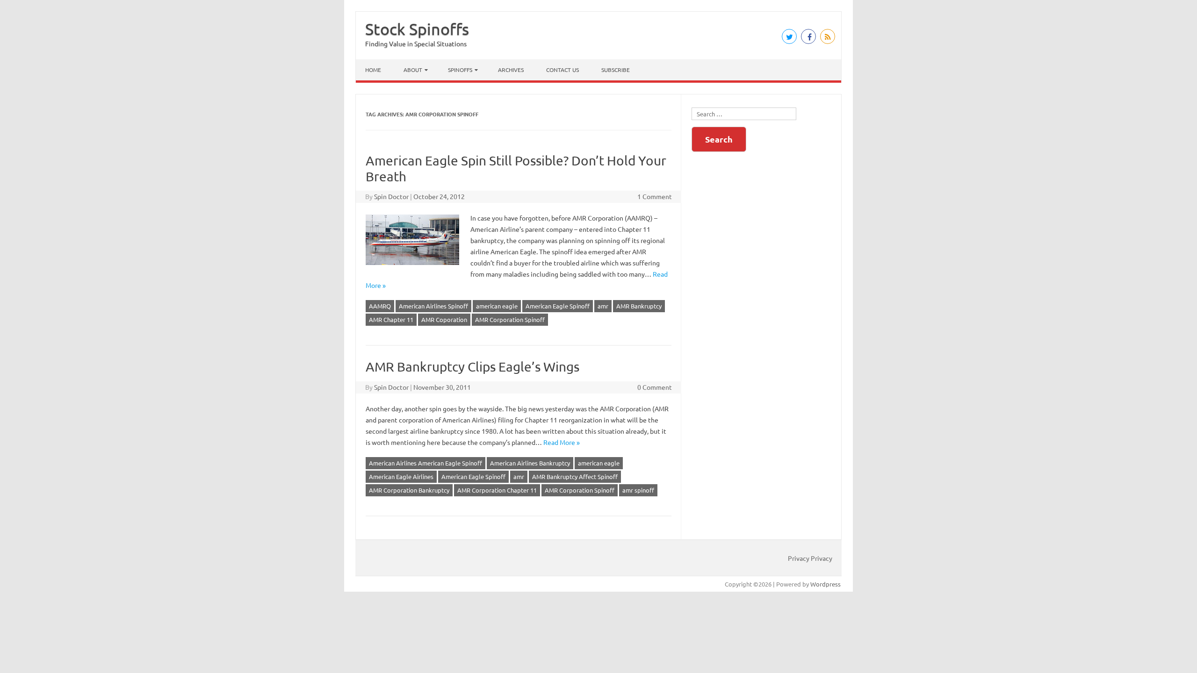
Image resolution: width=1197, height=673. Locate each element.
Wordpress (825, 584)
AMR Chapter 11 (391, 319)
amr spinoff (638, 490)
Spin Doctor (391, 196)
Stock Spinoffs (417, 29)
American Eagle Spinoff (558, 306)
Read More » (561, 442)
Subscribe (615, 69)
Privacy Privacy (810, 558)
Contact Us (562, 69)
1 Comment (654, 196)
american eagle (497, 306)
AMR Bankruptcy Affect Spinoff (575, 476)
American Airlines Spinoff (433, 306)
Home (373, 69)
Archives (511, 69)
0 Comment (654, 387)
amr (603, 306)
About (413, 69)
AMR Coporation (444, 319)
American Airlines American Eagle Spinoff (425, 463)
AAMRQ (380, 306)
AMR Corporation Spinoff (510, 319)
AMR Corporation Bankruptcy (409, 490)
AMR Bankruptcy (639, 306)
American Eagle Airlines (401, 476)
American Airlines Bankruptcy (530, 463)
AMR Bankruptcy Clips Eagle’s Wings (472, 366)
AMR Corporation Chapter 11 (497, 490)
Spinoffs (460, 69)
